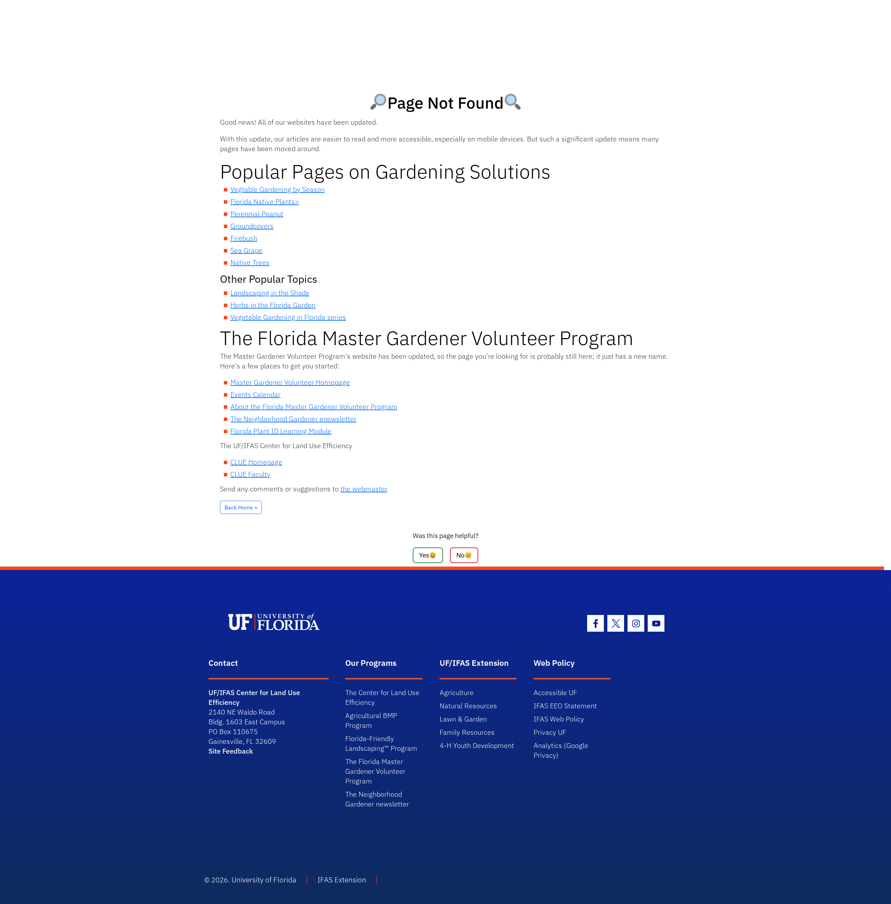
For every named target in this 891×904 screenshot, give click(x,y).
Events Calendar (255, 394)
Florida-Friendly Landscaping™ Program (381, 743)
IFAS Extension (341, 879)
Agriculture (457, 692)
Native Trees (249, 262)
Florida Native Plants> (264, 201)
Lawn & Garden (463, 719)
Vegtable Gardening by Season (277, 189)
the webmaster (363, 488)
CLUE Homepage (256, 462)
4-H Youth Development (477, 745)
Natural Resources (468, 705)
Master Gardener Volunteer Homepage (290, 382)
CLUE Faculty (250, 474)
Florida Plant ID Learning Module (280, 431)
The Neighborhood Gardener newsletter (377, 799)
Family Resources (467, 732)
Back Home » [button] (240, 507)
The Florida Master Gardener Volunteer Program (375, 771)
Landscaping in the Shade (269, 292)
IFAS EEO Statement (565, 705)
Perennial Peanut (256, 213)
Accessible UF (555, 692)
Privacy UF (550, 732)
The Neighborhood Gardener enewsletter (293, 418)
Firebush (243, 238)
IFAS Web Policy (559, 719)
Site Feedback (230, 751)
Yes (424, 555)
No (460, 555)
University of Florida (263, 879)
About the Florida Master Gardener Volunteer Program (313, 406)
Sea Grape (246, 250)
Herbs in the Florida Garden (272, 305)
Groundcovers (252, 226)
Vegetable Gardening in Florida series (288, 317)
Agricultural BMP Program (371, 720)
